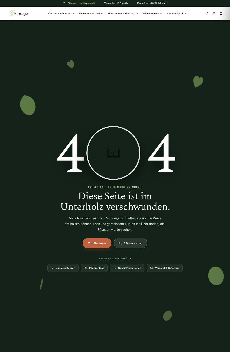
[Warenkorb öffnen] (221, 13)
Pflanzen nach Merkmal (121, 13)
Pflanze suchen (133, 243)
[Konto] (214, 13)
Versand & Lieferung (167, 268)
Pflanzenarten (151, 13)
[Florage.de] (18, 13)
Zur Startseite (97, 243)
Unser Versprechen (129, 268)
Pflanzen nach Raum (59, 13)
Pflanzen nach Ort (89, 13)
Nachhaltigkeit (175, 13)
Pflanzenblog (96, 268)
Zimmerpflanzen (65, 268)
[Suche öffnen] (207, 13)
